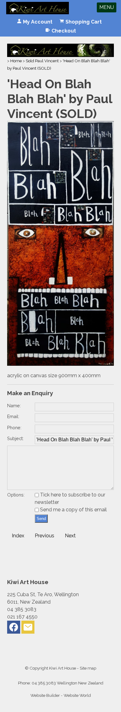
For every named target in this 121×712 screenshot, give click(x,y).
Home (16, 60)
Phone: (14, 427)
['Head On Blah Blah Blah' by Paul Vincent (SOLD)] (60, 364)
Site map (88, 668)
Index (18, 536)
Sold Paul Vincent (42, 60)
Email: (13, 416)
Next (70, 536)
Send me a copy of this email (73, 510)
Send (41, 518)
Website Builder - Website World (60, 695)
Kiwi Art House (62, 668)
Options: (16, 494)
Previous (44, 536)
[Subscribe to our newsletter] (27, 628)
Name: (14, 405)
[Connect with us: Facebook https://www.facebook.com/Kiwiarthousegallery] (13, 628)
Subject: (15, 438)
